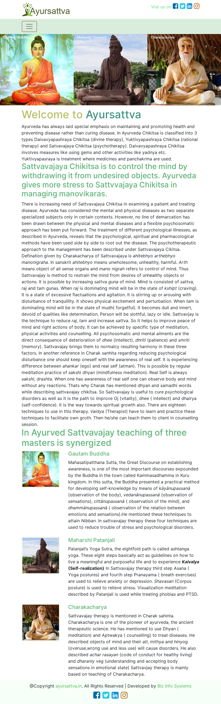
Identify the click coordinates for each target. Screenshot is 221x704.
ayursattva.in (69, 686)
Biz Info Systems (174, 686)
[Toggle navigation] (29, 26)
